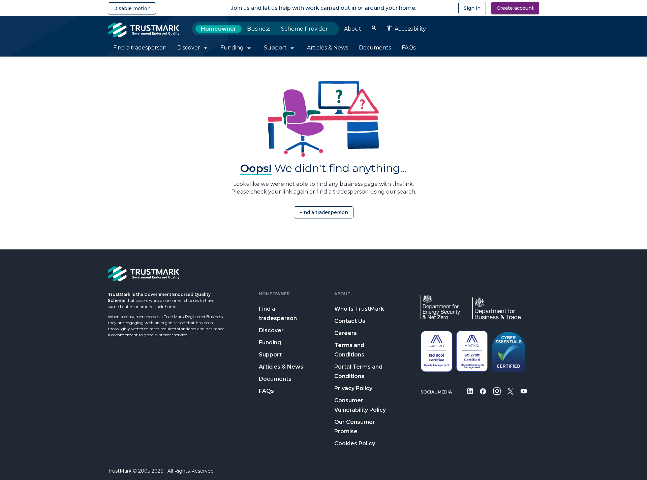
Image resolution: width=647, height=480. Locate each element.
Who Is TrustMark (359, 309)
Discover (271, 330)
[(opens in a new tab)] (470, 395)
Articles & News (281, 367)
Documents (275, 379)
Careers (345, 333)
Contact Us (349, 321)
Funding (270, 342)
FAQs (266, 391)
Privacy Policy (353, 388)
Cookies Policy (354, 443)
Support (270, 354)
